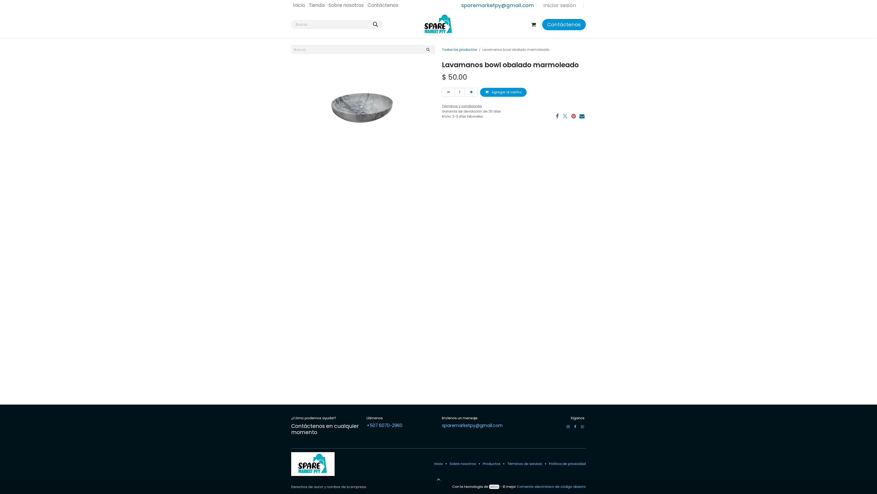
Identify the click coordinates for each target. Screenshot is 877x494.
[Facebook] (557, 116)
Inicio (438, 463)
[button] (438, 479)
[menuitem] (299, 5)
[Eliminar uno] (448, 92)
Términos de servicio (524, 463)
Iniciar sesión (559, 5)
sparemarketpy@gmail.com (497, 5)
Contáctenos (564, 24)
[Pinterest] (573, 116)
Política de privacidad (567, 463)
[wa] (582, 427)
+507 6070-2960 (384, 425)
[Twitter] (565, 116)
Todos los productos (459, 49)
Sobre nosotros (463, 463)
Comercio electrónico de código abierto (551, 486)
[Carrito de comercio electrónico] (533, 24)
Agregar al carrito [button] (506, 92)
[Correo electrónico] (582, 116)
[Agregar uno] (471, 92)
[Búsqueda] (375, 24)
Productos (491, 463)
